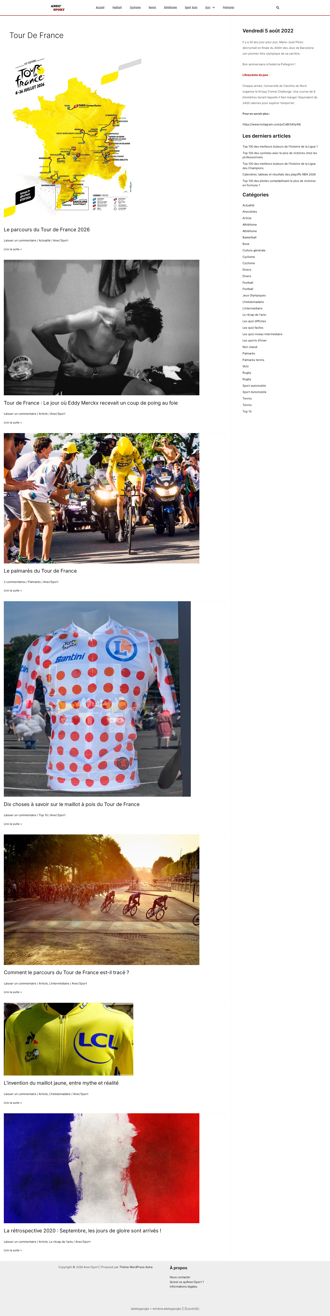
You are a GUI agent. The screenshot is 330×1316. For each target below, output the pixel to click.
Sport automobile (254, 385)
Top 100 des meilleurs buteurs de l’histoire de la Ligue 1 (280, 146)
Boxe (246, 244)
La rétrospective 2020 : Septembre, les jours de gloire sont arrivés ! (82, 1231)
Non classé (250, 347)
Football (117, 7)
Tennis (152, 7)
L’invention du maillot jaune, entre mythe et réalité (61, 1083)
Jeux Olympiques (254, 295)
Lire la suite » (13, 249)
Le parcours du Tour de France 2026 (47, 229)
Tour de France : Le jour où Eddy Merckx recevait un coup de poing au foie (91, 403)
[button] (212, 7)
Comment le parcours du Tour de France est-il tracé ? (66, 972)
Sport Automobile (254, 392)
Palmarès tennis (253, 360)
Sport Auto (191, 7)
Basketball (249, 237)
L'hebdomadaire (60, 1094)
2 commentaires (15, 582)
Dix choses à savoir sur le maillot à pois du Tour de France (72, 804)
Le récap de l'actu (61, 1241)
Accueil (100, 7)
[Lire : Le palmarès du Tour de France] (101, 498)
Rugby (247, 372)
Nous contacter (180, 1277)
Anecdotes (250, 211)
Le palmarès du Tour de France (40, 571)
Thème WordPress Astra (135, 1267)
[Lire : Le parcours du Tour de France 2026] (72, 136)
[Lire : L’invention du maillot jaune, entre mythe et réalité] (68, 1039)
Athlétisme (170, 7)
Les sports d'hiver (255, 340)
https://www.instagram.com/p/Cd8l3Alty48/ (272, 124)
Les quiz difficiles (254, 321)
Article (43, 414)
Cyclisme (135, 7)
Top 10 (43, 815)
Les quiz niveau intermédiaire (262, 334)
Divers (247, 269)
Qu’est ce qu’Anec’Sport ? (187, 1282)
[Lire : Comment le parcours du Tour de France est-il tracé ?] (101, 899)
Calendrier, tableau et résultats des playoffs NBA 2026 (279, 174)
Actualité (45, 240)
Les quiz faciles (253, 327)
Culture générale (254, 250)
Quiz (207, 7)
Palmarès (228, 7)
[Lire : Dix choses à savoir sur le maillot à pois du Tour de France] (97, 698)
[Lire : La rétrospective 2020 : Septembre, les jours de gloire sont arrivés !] (101, 1168)
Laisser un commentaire (20, 240)
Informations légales (183, 1286)
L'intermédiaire (59, 983)
